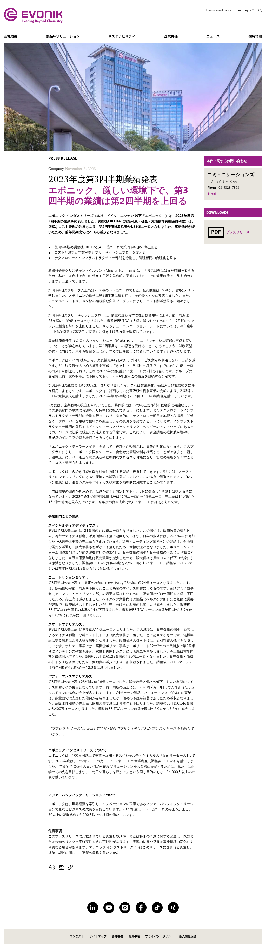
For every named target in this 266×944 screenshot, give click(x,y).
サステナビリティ (121, 36)
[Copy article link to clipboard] (70, 867)
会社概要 (10, 36)
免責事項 (134, 936)
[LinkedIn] (92, 907)
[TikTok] (157, 907)
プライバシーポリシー (159, 936)
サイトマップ (98, 936)
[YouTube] (108, 907)
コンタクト (77, 936)
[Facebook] (141, 907)
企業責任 (171, 36)
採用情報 (255, 36)
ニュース (213, 36)
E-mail (212, 193)
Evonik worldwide (219, 10)
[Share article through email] (61, 867)
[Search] (260, 10)
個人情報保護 (187, 936)
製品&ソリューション (63, 36)
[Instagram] (124, 907)
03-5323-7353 (228, 187)
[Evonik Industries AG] (33, 15)
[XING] (173, 907)
